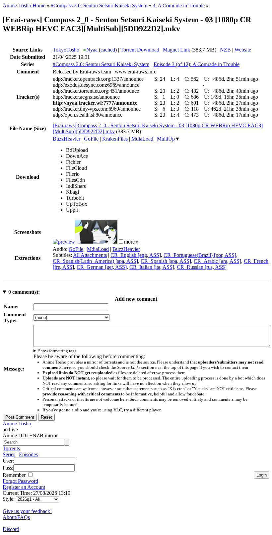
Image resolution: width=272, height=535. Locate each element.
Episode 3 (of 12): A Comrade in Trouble (196, 64)
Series (9, 454)
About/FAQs (16, 517)
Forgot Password (20, 481)
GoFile (91, 139)
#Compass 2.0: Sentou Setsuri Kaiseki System (99, 5)
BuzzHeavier (66, 139)
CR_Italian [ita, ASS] (151, 267)
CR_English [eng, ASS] (135, 255)
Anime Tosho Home (24, 5)
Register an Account (24, 487)
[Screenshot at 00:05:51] (96, 242)
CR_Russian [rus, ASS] (202, 267)
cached (108, 50)
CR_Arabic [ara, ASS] (217, 261)
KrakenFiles (115, 139)
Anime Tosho (17, 423)
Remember (15, 475)
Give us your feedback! (27, 511)
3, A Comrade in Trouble (179, 5)
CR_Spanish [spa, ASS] (166, 261)
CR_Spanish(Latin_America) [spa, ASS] (95, 261)
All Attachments (90, 255)
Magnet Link (176, 50)
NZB (225, 50)
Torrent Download (139, 50)
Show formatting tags (57, 350)
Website (243, 50)
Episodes (28, 454)
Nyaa (90, 50)
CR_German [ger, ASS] (102, 267)
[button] (121, 241)
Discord (11, 529)
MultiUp (166, 139)
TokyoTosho (66, 50)
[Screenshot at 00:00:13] (64, 242)
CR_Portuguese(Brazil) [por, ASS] (200, 255)
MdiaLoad (142, 139)
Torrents (11, 448)
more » (131, 242)
